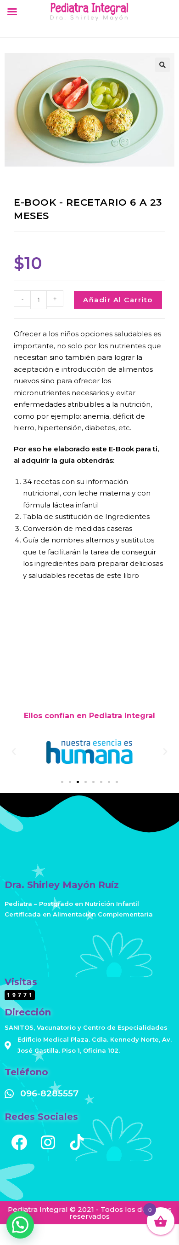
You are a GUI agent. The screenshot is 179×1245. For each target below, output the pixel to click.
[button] (162, 65)
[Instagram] (48, 1142)
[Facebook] (19, 1142)
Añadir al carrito (118, 299)
